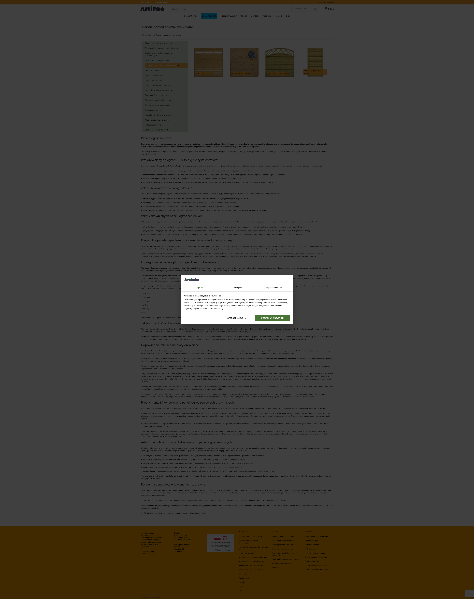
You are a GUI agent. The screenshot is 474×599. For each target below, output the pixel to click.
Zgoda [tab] (200, 288)
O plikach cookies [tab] (274, 288)
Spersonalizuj (235, 318)
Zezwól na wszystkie (272, 318)
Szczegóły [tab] (237, 288)
